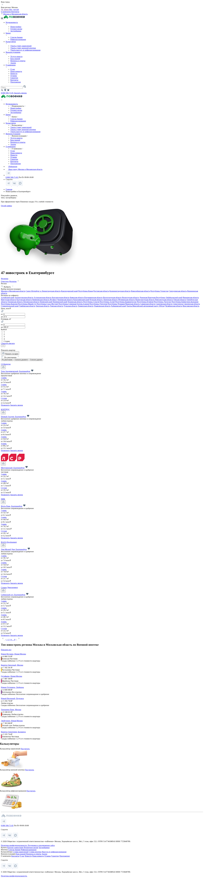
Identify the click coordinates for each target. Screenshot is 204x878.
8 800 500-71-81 (7, 93)
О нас (12, 69)
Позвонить (5, 405)
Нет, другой (14, 10)
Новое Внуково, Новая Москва (13, 654)
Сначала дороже (36, 360)
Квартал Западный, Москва (12, 665)
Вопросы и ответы (17, 61)
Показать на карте (11, 354)
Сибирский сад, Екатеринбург (13, 595)
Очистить (5, 281)
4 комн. (4, 444)
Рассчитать (25, 749)
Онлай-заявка (6, 206)
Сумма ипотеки (35, 852)
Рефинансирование (18, 39)
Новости (13, 74)
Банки (8, 33)
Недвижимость (12, 22)
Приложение (15, 82)
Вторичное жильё (31, 848)
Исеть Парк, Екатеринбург (11, 506)
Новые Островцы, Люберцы (12, 687)
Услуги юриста (16, 56)
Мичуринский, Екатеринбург (13, 468)
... (13, 640)
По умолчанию (7, 360)
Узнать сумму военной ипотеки (23, 48)
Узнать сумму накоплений (21, 46)
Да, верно (5, 10)
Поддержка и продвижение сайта (41, 845)
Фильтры (4, 279)
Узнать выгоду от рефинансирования (25, 50)
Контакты (15, 12)
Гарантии (14, 78)
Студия (6, 341)
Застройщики (15, 31)
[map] (3, 367)
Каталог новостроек (15, 848)
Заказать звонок (20, 93)
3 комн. (4, 391)
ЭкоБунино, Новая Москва (12, 721)
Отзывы (13, 76)
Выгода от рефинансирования (54, 852)
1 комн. (4, 378)
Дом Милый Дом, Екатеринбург (14, 549)
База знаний (15, 59)
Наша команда (16, 71)
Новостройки (15, 27)
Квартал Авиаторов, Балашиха (13, 732)
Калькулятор (11, 42)
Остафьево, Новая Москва (11, 676)
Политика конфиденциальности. (14, 845)
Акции (13, 63)
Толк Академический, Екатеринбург (15, 371)
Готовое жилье (16, 29)
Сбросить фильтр (8, 343)
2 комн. (4, 385)
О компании (6, 12)
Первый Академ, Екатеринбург (13, 417)
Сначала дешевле (21, 360)
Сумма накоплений (20, 852)
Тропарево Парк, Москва (11, 710)
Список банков (16, 37)
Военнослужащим (13, 52)
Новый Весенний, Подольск (12, 698)
